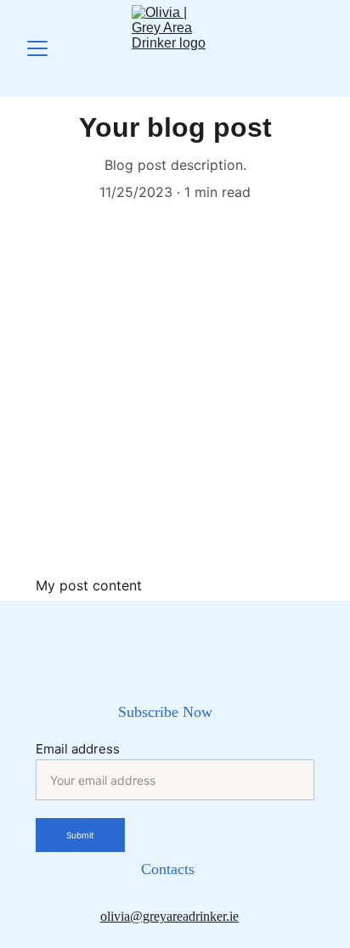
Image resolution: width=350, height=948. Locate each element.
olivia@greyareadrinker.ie (169, 916)
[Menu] (37, 48)
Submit (80, 835)
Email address (78, 749)
